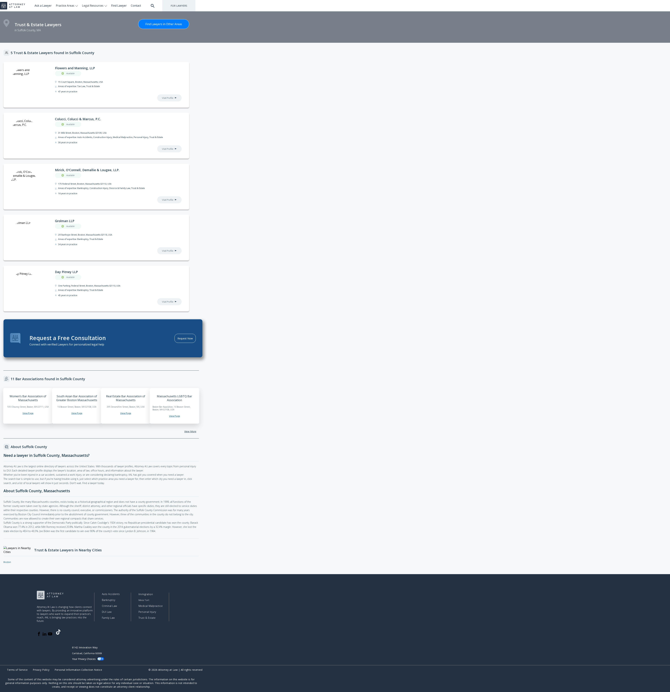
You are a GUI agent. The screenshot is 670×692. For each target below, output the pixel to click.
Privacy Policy (41, 669)
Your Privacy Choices (84, 659)
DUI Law (107, 611)
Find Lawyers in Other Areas (163, 24)
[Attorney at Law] (12, 5)
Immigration (146, 594)
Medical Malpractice (151, 606)
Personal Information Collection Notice (78, 669)
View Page (28, 413)
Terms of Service (17, 669)
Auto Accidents (111, 594)
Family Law (108, 617)
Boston (7, 562)
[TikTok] (58, 632)
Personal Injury (147, 611)
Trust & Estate (147, 617)
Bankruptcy (108, 600)
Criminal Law (109, 606)
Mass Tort (144, 600)
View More (190, 431)
